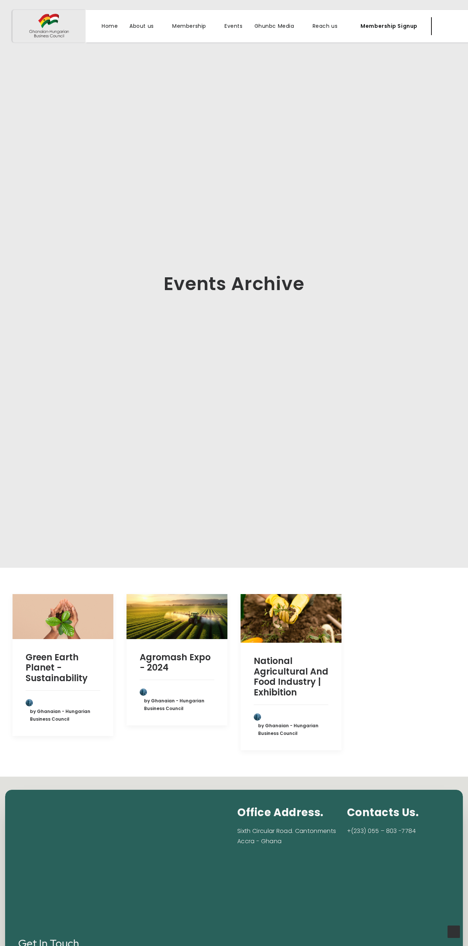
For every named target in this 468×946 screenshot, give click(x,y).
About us (141, 26)
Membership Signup (389, 26)
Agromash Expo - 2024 (175, 662)
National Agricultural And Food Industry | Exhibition (291, 676)
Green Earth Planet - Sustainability (57, 667)
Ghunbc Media (274, 26)
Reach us (325, 26)
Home (110, 26)
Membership (189, 26)
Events (233, 26)
